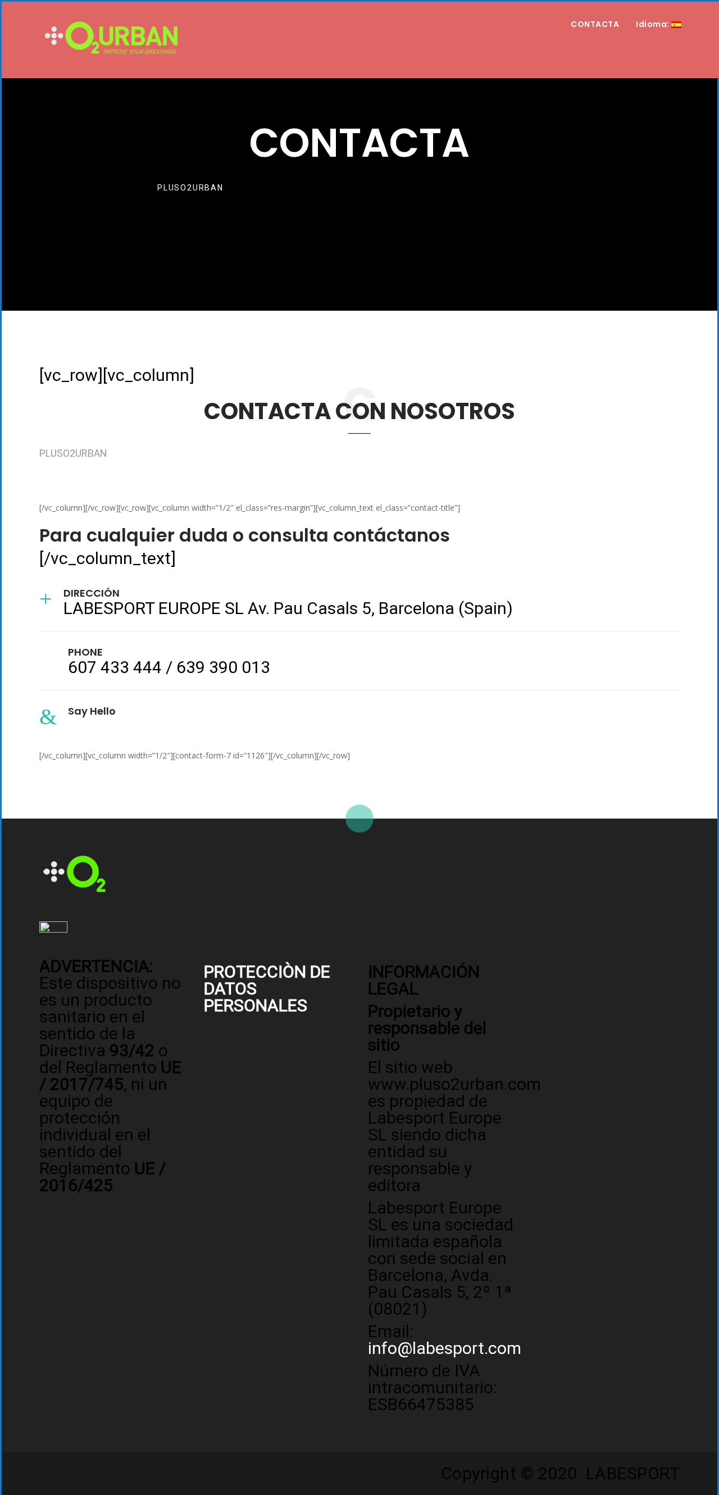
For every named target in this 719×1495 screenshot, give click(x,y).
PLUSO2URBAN (190, 187)
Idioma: (653, 24)
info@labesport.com (144, 726)
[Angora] (74, 873)
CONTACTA (595, 24)
